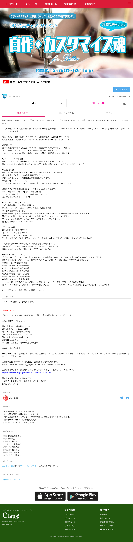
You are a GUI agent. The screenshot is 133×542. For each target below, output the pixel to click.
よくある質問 (70, 526)
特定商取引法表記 (107, 522)
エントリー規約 (8, 466)
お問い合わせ (105, 518)
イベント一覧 (31, 4)
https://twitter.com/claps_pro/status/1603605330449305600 (26, 373)
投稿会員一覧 (51, 4)
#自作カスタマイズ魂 (12, 479)
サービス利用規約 (107, 526)
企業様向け (90, 4)
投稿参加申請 (70, 4)
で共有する (122, 89)
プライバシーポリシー (29, 466)
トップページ (70, 514)
